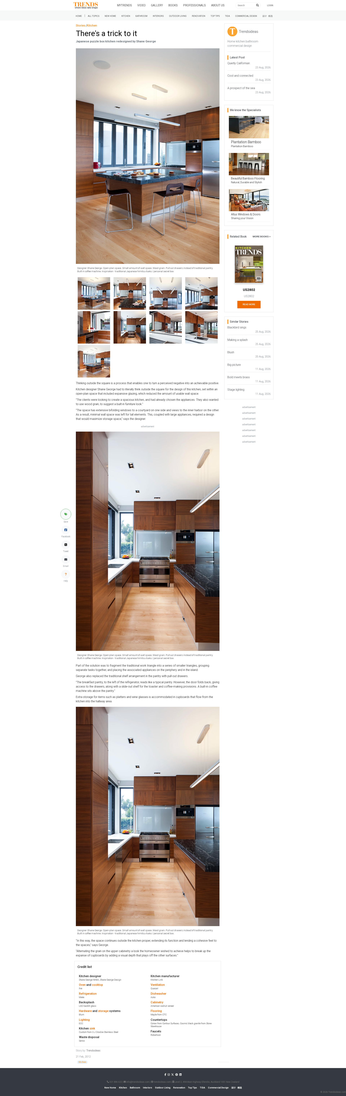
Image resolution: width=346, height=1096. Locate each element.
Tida (227, 16)
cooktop (97, 985)
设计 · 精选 (267, 16)
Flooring (156, 1011)
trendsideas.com (162, 1082)
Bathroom (141, 16)
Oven (82, 985)
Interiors (158, 16)
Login (270, 5)
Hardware (85, 1011)
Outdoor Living (178, 16)
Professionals (194, 5)
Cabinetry (157, 1002)
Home (79, 16)
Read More (249, 304)
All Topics (93, 16)
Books (173, 5)
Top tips (215, 16)
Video (141, 5)
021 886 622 (115, 1082)
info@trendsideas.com (137, 1082)
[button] (65, 514)
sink (92, 1028)
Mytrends (124, 5)
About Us (218, 5)
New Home (110, 16)
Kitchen (125, 16)
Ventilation (158, 985)
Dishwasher (158, 993)
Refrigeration (88, 993)
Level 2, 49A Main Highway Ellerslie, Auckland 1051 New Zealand (206, 1082)
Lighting (84, 1020)
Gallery (157, 5)
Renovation (198, 16)
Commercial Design (246, 16)
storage (103, 1011)
